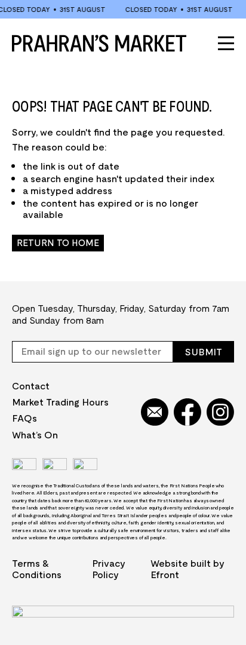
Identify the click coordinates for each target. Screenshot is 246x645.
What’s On (35, 434)
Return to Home (58, 242)
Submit (203, 351)
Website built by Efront (187, 568)
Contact (31, 385)
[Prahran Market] (99, 43)
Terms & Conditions (36, 568)
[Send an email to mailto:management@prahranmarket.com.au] (154, 413)
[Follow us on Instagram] (220, 413)
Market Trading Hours (60, 401)
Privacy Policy (108, 568)
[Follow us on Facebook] (187, 413)
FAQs (24, 418)
